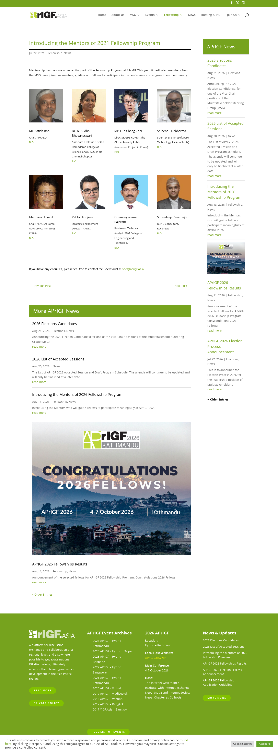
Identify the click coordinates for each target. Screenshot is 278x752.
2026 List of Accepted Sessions (58, 359)
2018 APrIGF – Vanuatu (108, 699)
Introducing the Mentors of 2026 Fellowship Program (77, 394)
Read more (43, 690)
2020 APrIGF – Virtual (107, 688)
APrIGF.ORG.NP (155, 658)
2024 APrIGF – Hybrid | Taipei (112, 651)
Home (102, 15)
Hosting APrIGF (211, 15)
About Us (118, 15)
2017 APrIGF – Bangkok (108, 704)
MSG (133, 15)
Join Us (232, 15)
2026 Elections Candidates (54, 323)
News (192, 15)
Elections (59, 331)
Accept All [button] (264, 743)
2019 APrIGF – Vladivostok (110, 693)
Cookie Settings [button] (242, 743)
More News (216, 698)
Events (150, 15)
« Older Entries (42, 594)
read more (39, 346)
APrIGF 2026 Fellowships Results (59, 564)
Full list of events (108, 731)
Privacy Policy (46, 703)
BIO (31, 142)
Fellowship (171, 15)
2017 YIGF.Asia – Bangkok (110, 709)
